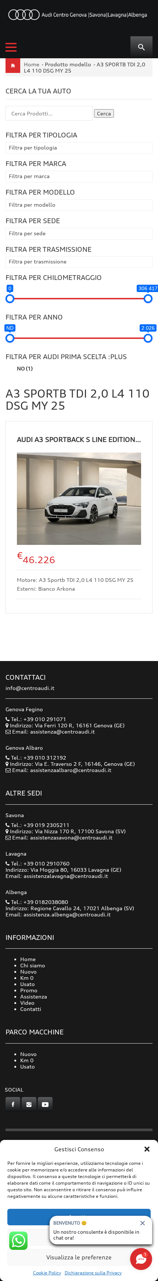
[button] (147, 1149)
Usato (27, 984)
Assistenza (33, 996)
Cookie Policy (47, 1273)
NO (25, 368)
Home (31, 64)
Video (27, 1003)
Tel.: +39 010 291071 (38, 719)
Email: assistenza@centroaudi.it (53, 731)
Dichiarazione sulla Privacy (93, 1273)
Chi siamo (32, 965)
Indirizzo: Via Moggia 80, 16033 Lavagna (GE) (63, 870)
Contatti (30, 1009)
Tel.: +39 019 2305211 (39, 825)
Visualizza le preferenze (79, 1257)
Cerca (104, 113)
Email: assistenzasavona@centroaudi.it (62, 837)
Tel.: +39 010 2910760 (39, 863)
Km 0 (26, 978)
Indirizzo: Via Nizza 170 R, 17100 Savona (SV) (67, 831)
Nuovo (28, 971)
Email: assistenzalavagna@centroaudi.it (57, 876)
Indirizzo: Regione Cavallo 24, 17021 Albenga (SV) (70, 908)
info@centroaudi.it (30, 688)
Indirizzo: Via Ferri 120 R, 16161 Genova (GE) (66, 725)
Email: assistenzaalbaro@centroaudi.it (61, 770)
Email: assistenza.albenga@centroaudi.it (58, 914)
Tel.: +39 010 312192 (38, 757)
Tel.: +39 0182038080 (39, 902)
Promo (28, 990)
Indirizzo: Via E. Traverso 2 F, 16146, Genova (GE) (71, 764)
